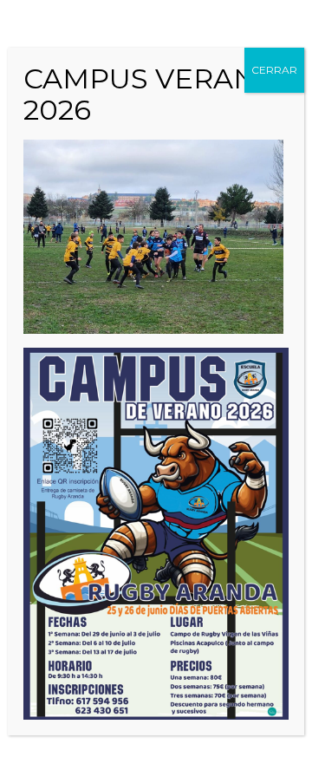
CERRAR (274, 69)
